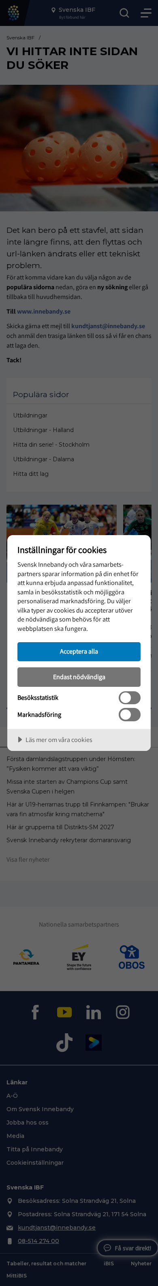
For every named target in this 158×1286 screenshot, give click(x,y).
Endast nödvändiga (79, 676)
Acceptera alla (79, 651)
